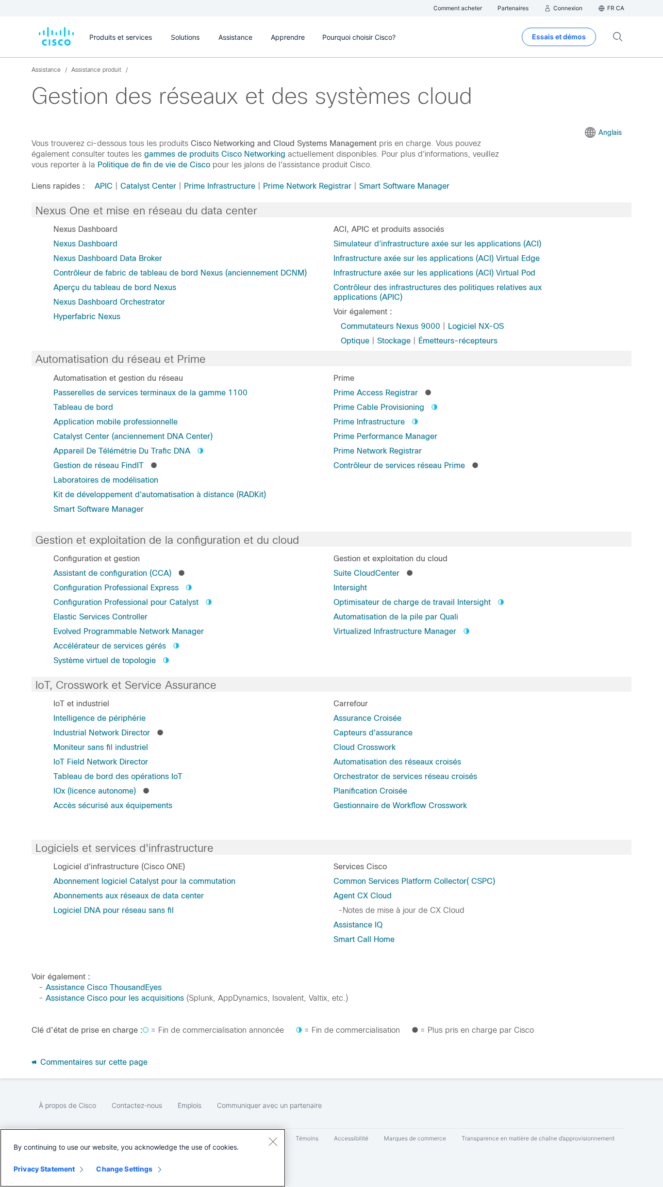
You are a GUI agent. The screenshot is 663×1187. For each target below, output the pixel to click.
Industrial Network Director (101, 733)
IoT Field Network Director (100, 762)
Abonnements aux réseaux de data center (128, 896)
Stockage (394, 341)
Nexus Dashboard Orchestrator (109, 302)
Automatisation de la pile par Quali (395, 617)
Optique (355, 341)
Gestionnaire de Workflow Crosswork (400, 805)
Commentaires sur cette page (93, 1062)
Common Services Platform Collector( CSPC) (414, 881)
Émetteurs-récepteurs (457, 341)
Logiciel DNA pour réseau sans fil (113, 910)
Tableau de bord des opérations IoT (117, 776)
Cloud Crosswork (364, 747)
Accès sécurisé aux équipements (112, 805)
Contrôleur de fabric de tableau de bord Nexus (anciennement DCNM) (180, 273)
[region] (142, 1158)
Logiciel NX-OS (476, 326)
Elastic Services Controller (100, 617)
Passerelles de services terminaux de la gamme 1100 (150, 393)
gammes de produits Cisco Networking (214, 154)
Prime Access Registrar (375, 393)
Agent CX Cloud (362, 896)
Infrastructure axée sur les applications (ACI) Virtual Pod (434, 273)
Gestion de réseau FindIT (98, 465)
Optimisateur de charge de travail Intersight (412, 602)
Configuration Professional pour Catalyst (126, 602)
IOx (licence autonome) (94, 791)
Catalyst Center (148, 186)
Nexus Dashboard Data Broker (107, 258)
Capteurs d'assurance (373, 733)
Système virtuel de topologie (104, 660)
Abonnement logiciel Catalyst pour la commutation (144, 881)
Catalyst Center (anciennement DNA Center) (133, 436)
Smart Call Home (364, 939)
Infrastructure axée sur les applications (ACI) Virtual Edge (436, 258)
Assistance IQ (357, 925)
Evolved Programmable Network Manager (128, 631)
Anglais (610, 132)
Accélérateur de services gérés (109, 646)
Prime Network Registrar (307, 186)
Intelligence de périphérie (99, 718)
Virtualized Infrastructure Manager (394, 631)
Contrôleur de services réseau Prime (399, 465)
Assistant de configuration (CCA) (112, 573)
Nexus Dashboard (85, 244)
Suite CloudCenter (366, 573)
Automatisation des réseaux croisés (397, 762)
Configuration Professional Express (116, 588)
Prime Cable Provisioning (378, 407)
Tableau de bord (83, 407)
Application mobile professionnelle (115, 422)
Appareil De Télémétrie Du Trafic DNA (121, 451)
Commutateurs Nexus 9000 (390, 326)
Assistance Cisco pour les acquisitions (115, 998)
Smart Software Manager (404, 186)
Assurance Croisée (367, 718)
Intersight (350, 588)
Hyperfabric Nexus (86, 316)
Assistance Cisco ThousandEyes (104, 987)
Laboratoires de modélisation (105, 480)
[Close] (273, 1141)
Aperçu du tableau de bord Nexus (114, 287)
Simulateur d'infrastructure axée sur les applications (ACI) (437, 244)
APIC (104, 186)
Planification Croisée (370, 791)
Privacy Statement (44, 1169)
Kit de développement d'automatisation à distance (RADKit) (159, 494)
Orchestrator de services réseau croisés (405, 776)
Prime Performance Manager (385, 436)
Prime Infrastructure (219, 186)
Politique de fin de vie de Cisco (154, 165)
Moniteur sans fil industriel (100, 747)
